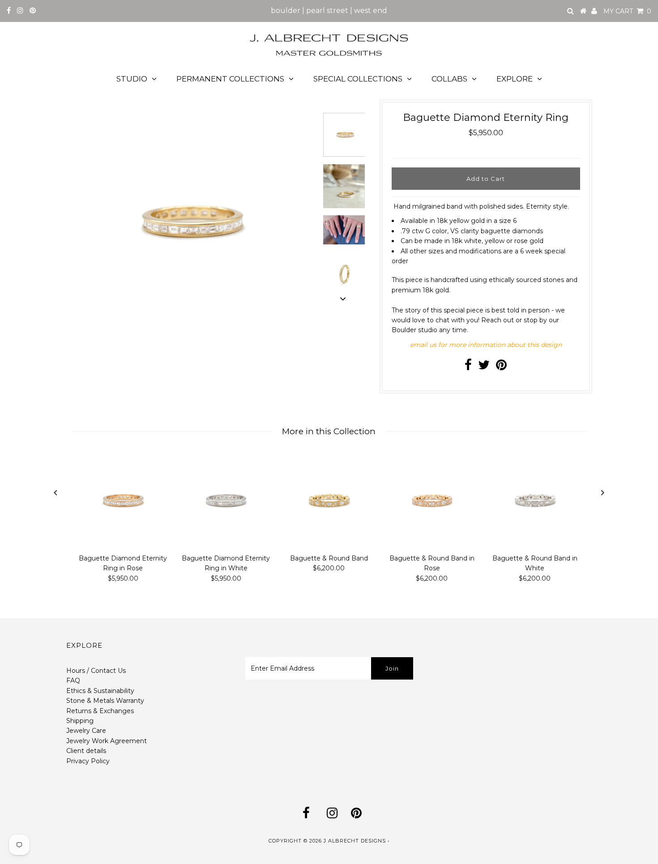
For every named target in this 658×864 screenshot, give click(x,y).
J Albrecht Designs (355, 841)
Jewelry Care (86, 731)
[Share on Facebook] (468, 367)
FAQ (73, 680)
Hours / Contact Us (96, 671)
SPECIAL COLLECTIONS (357, 78)
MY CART (627, 11)
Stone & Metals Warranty (105, 701)
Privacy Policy (88, 761)
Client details (86, 751)
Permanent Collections (230, 78)
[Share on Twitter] (484, 367)
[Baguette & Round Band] (329, 500)
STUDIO (131, 78)
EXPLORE (514, 78)
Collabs (449, 78)
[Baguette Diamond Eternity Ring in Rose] (123, 500)
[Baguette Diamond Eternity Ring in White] (226, 500)
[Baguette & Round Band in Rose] (432, 500)
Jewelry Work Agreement (106, 741)
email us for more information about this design (486, 345)
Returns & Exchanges (100, 711)
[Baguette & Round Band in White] (535, 500)
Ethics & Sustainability (100, 691)
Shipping (80, 721)
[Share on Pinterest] (501, 367)
